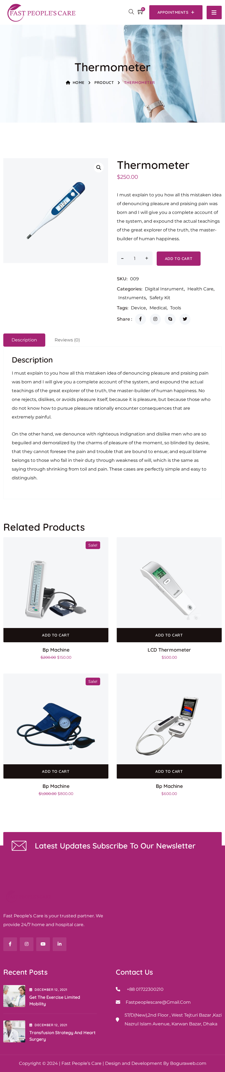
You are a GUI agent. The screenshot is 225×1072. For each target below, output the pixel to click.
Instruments (132, 297)
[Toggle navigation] (214, 12)
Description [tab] (24, 340)
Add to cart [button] (55, 635)
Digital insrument (164, 289)
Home (79, 82)
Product (104, 82)
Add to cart (178, 258)
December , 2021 (51, 990)
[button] (99, 167)
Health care (200, 289)
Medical (158, 307)
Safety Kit (160, 297)
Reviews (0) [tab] (67, 340)
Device (138, 307)
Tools (175, 307)
